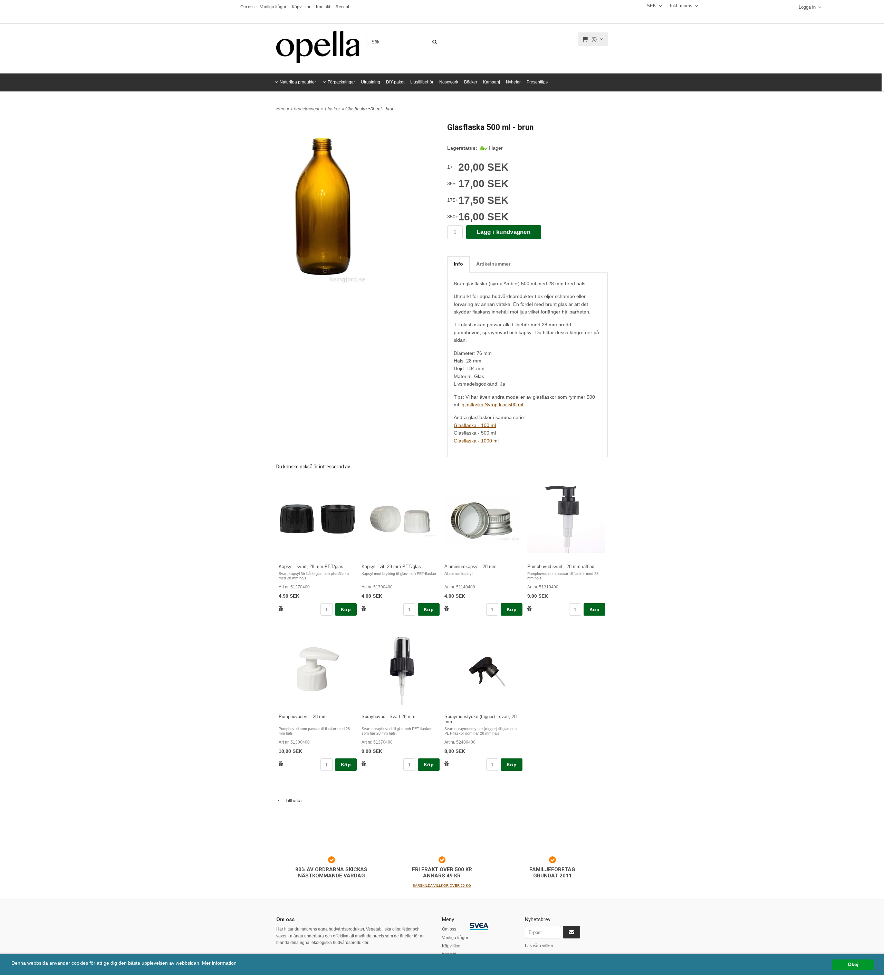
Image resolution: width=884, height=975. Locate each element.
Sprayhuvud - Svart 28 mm (388, 716)
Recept (342, 6)
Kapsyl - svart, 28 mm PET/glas (311, 566)
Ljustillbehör (421, 82)
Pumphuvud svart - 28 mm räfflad (560, 566)
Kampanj (491, 82)
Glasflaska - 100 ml (475, 425)
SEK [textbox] (651, 5)
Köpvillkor (301, 6)
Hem (281, 108)
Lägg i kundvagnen (503, 232)
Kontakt (323, 6)
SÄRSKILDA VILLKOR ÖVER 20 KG (442, 885)
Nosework (448, 82)
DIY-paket (395, 82)
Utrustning (370, 82)
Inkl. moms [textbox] (681, 5)
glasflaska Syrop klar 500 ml (492, 404)
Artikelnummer (493, 264)
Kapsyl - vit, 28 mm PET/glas (391, 566)
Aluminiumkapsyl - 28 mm (470, 566)
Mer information (219, 963)
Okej (853, 964)
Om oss (247, 6)
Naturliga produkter (298, 82)
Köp (346, 609)
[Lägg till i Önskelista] (281, 608)
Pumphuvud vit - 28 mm (303, 716)
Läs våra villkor (539, 945)
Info (458, 264)
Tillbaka (291, 800)
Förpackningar (341, 82)
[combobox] (655, 6)
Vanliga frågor (273, 6)
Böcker (470, 82)
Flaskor (332, 108)
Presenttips (537, 82)
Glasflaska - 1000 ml (476, 441)
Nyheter (513, 82)
